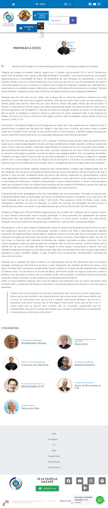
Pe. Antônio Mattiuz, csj (33, 384)
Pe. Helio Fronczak (84, 383)
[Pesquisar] (72, 20)
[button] (13, 4)
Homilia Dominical (85, 364)
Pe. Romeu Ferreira (84, 362)
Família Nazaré (54, 462)
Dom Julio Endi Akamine (33, 362)
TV (54, 445)
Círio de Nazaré (54, 467)
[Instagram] (99, 4)
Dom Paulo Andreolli (31, 340)
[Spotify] (102, 480)
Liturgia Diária (54, 456)
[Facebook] (90, 4)
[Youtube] (94, 4)
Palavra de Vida (30, 408)
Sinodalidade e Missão (33, 343)
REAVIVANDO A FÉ (32, 386)
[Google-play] (85, 487)
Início (54, 434)
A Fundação (53, 439)
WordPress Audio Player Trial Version (40, 34)
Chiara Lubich (28, 405)
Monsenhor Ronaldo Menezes (85, 340)
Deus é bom (81, 343)
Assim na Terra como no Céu (88, 386)
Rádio (54, 450)
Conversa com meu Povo (70, 51)
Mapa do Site (65, 501)
